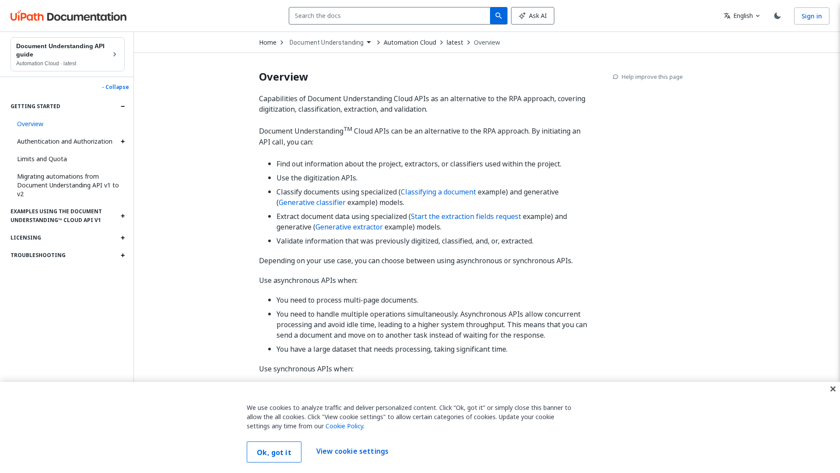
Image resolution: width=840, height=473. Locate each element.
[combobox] (391, 16)
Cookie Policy (344, 426)
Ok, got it (274, 452)
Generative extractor (349, 227)
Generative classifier (312, 202)
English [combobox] (738, 15)
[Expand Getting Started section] (122, 106)
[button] (67, 124)
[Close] (833, 389)
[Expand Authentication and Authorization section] (122, 141)
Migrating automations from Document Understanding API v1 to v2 (68, 185)
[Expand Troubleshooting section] (122, 255)
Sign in (812, 16)
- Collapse (115, 87)
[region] (420, 427)
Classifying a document (438, 192)
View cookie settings (352, 451)
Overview (487, 42)
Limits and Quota (42, 158)
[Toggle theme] (777, 16)
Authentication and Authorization (64, 141)
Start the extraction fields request (466, 216)
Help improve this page (652, 76)
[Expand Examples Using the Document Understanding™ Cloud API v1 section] (122, 216)
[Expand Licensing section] (122, 238)
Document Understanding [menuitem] (327, 42)
